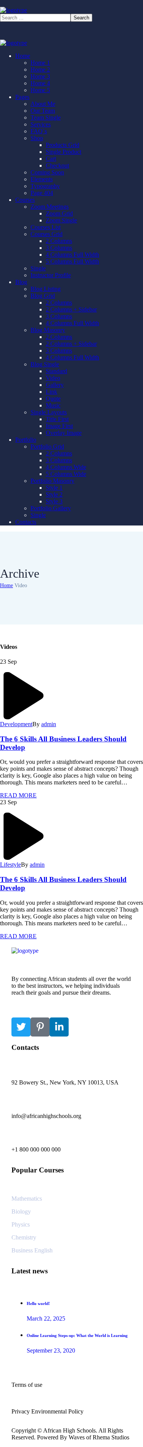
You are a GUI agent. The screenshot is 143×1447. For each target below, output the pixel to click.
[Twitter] (21, 1027)
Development (16, 724)
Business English (32, 1250)
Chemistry (23, 1237)
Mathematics (26, 1198)
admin (48, 724)
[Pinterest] (40, 1027)
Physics (20, 1224)
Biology (21, 1211)
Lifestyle (10, 864)
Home (6, 585)
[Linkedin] (59, 1027)
